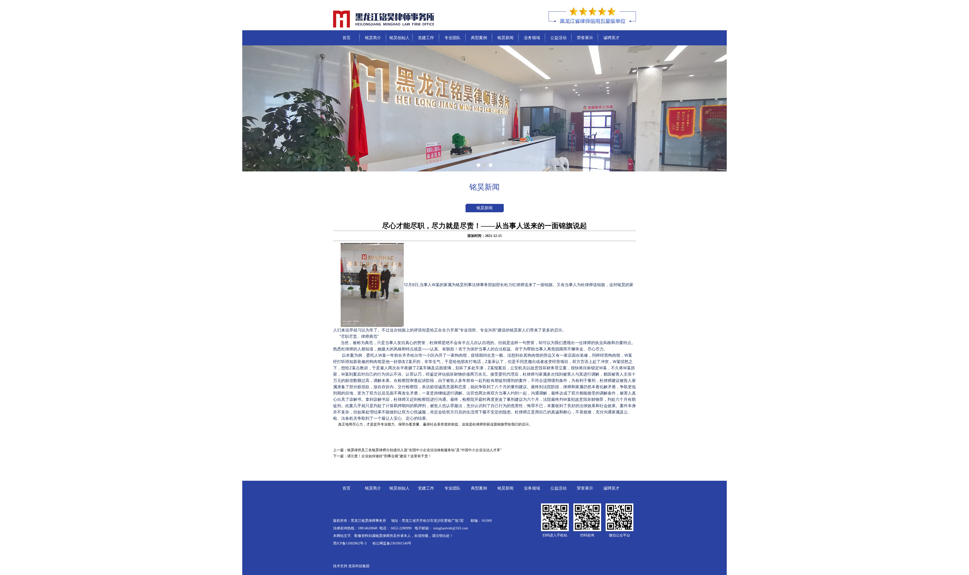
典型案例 (479, 38)
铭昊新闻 (505, 38)
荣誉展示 (585, 38)
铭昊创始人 (399, 38)
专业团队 (452, 38)
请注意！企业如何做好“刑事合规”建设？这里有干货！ (389, 456)
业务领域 (532, 38)
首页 (346, 38)
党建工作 (426, 38)
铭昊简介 (373, 38)
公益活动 (558, 38)
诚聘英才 (611, 38)
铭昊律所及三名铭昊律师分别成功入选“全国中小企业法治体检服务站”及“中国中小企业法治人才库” (424, 450)
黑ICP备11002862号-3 (350, 543)
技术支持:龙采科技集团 (351, 566)
